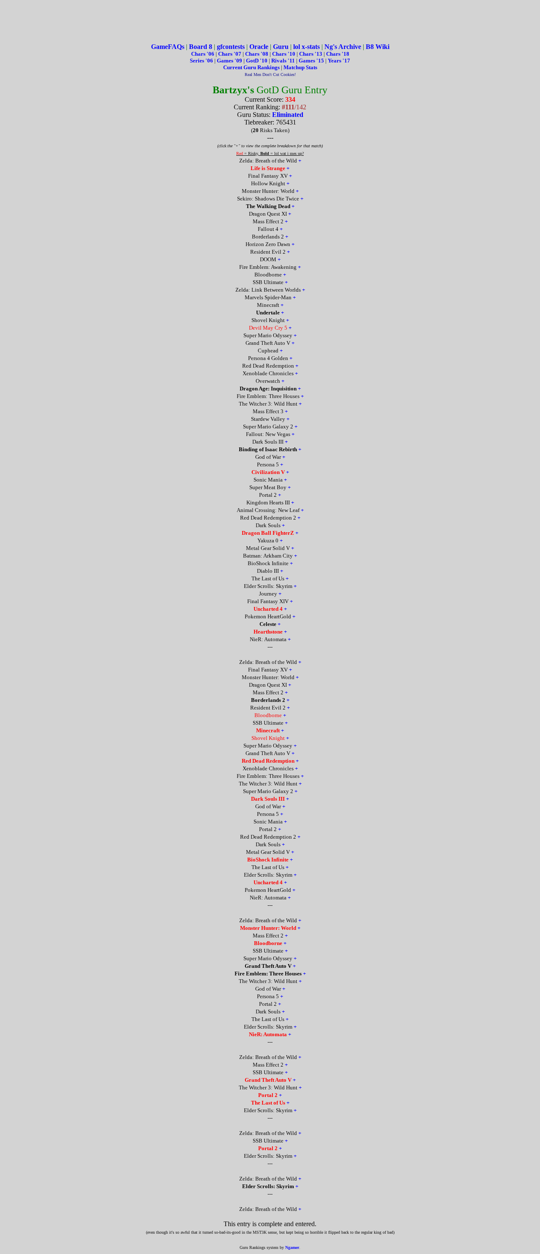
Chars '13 (310, 54)
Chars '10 (283, 54)
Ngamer (292, 1247)
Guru (281, 46)
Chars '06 (202, 54)
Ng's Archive (342, 46)
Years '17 (339, 60)
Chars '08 (256, 54)
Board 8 (200, 46)
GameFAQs (167, 46)
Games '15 (311, 60)
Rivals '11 (283, 60)
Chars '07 (229, 54)
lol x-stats (306, 46)
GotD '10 (256, 60)
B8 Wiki (377, 46)
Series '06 (201, 60)
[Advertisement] (270, 22)
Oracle (258, 46)
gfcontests (231, 46)
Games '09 (229, 60)
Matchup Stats (300, 67)
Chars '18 (337, 54)
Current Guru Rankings (251, 67)
